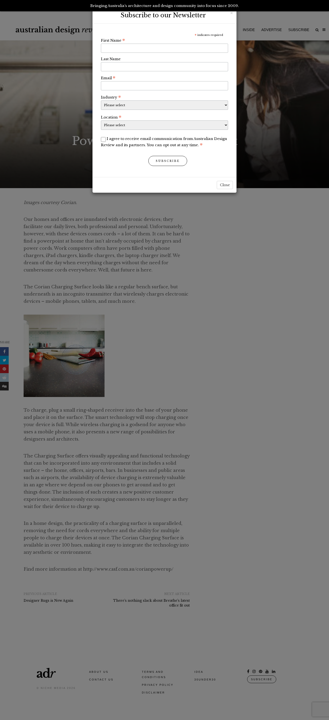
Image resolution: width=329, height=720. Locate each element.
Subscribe (168, 161)
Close (225, 185)
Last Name (111, 59)
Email (108, 77)
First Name (113, 40)
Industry (111, 97)
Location (111, 117)
